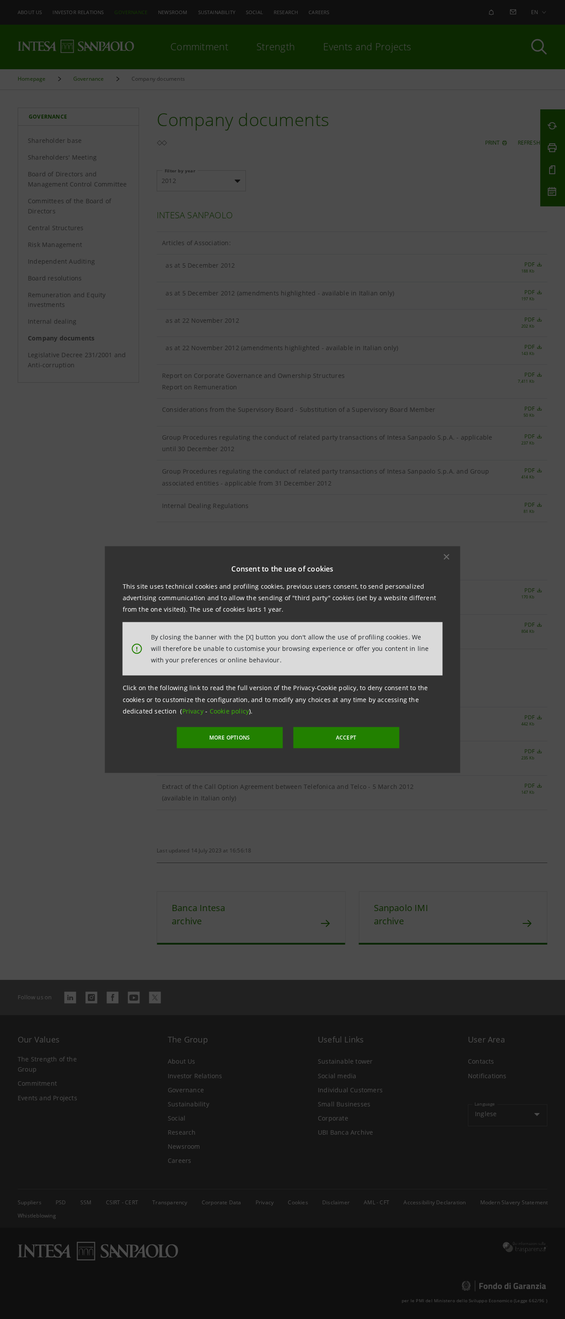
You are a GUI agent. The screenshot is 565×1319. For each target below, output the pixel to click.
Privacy (194, 711)
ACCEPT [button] (346, 737)
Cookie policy (229, 711)
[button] (446, 556)
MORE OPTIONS (229, 737)
